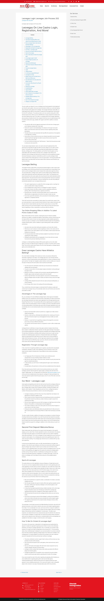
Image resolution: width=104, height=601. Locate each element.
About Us (47, 6)
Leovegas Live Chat (30, 74)
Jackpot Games (29, 71)
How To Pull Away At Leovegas (32, 99)
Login (27, 69)
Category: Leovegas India (31, 101)
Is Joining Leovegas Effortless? (32, 73)
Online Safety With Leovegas (32, 91)
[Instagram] (74, 1)
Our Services (54, 6)
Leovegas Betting (29, 38)
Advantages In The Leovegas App (33, 46)
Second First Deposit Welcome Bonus (34, 51)
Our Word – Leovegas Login (31, 49)
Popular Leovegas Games (31, 68)
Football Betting (29, 88)
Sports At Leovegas (30, 53)
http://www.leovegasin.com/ (53, 372)
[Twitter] (71, 1)
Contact (82, 6)
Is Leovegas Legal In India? (31, 58)
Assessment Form (74, 6)
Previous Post (24, 572)
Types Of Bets (29, 89)
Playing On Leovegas (30, 86)
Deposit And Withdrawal (31, 63)
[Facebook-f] (69, 1)
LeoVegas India (25, 20)
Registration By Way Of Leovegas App (34, 48)
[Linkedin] (76, 1)
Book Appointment (63, 6)
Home (41, 6)
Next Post (59, 572)
